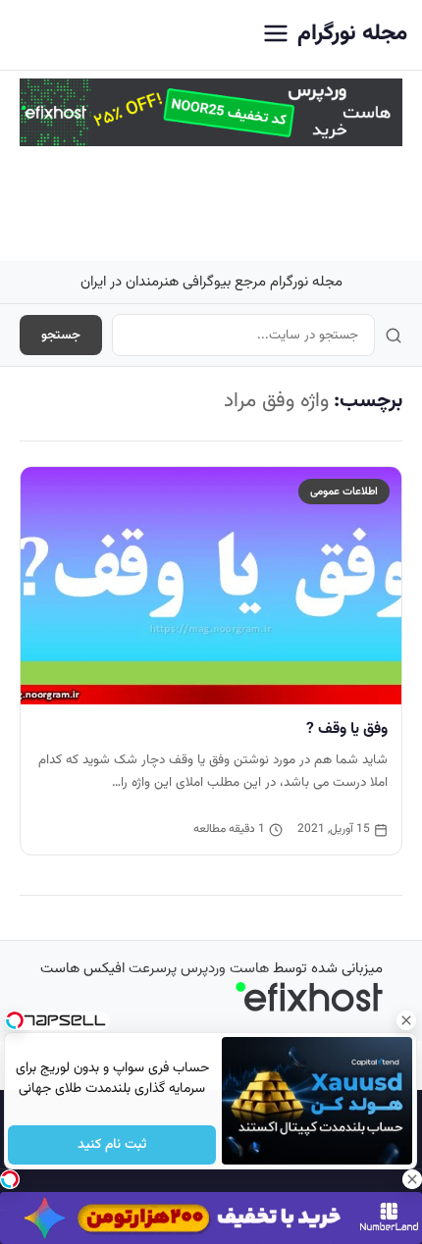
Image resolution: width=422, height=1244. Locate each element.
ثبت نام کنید (112, 1145)
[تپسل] (10, 1179)
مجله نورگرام (352, 34)
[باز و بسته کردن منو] (275, 35)
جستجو (60, 335)
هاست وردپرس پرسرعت (199, 969)
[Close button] (407, 1020)
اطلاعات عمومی (344, 491)
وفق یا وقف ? (347, 729)
